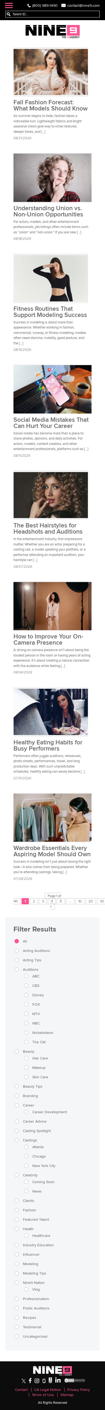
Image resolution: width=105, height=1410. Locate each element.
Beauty (28, 1051)
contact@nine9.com (83, 5)
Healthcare (41, 1235)
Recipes (29, 1317)
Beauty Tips (33, 1086)
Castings (30, 1140)
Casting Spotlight (37, 1131)
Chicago (39, 1156)
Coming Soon (43, 1182)
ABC (36, 976)
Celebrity (30, 1175)
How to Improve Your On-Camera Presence (48, 640)
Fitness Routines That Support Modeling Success (50, 312)
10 (80, 901)
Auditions (30, 969)
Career (28, 1105)
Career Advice (35, 1121)
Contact (21, 1390)
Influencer (31, 1254)
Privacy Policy (78, 1390)
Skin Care (40, 1077)
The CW (39, 1042)
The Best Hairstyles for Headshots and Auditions (48, 529)
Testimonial (32, 1327)
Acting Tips (32, 960)
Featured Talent (36, 1219)
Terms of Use (43, 1395)
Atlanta (38, 1147)
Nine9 (53, 31)
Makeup (39, 1067)
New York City (43, 1165)
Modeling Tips (34, 1273)
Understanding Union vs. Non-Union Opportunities (48, 211)
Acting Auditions (36, 950)
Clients (28, 1200)
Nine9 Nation (34, 1282)
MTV (36, 1014)
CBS (35, 985)
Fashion (29, 1210)
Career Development (49, 1112)
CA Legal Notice (47, 1390)
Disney (38, 995)
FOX (36, 1004)
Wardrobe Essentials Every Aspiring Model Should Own (52, 851)
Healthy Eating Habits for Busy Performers (47, 745)
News (37, 1191)
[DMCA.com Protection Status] (75, 1382)
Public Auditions (36, 1308)
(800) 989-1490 (45, 5)
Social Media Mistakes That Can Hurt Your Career (51, 423)
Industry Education (38, 1245)
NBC (36, 1023)
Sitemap (67, 1395)
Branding (30, 1096)
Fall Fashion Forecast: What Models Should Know (50, 105)
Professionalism (36, 1299)
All (25, 941)
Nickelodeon (42, 1032)
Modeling (30, 1264)
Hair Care (40, 1058)
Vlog (36, 1289)
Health (28, 1229)
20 (91, 901)
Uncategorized (35, 1336)
